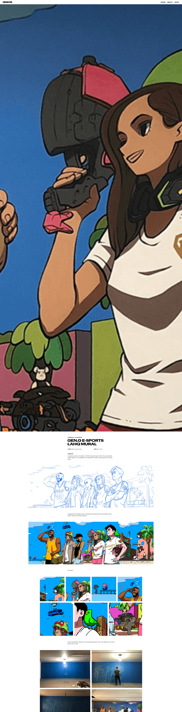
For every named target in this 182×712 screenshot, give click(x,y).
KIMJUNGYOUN (7, 2)
